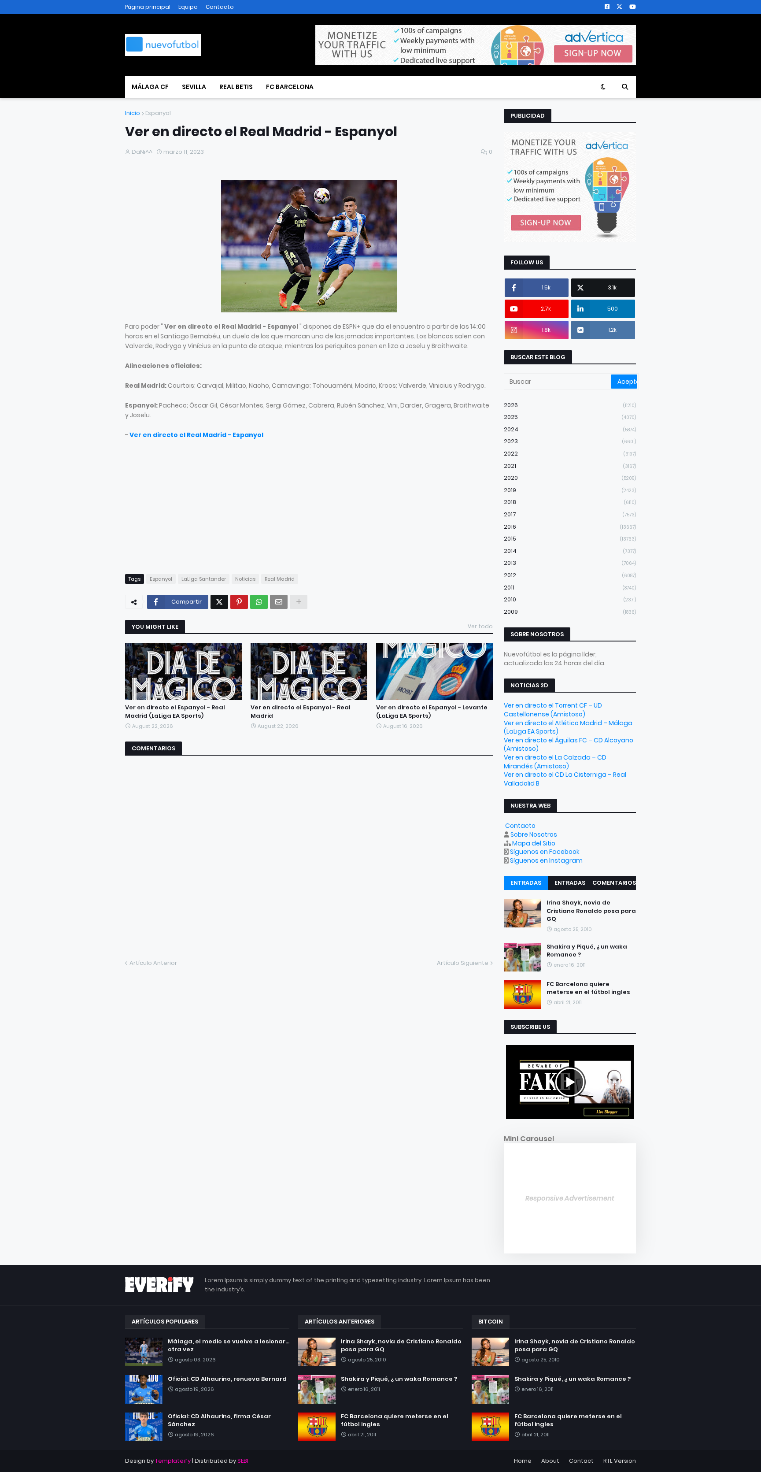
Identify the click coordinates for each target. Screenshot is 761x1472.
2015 (570, 538)
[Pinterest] (239, 602)
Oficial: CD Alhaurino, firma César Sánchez (219, 1420)
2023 (570, 441)
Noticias (245, 578)
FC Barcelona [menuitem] (290, 86)
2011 (570, 587)
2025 (570, 417)
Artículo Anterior (153, 963)
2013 (570, 563)
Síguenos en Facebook (545, 851)
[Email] (279, 602)
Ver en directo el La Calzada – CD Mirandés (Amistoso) (555, 762)
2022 (570, 453)
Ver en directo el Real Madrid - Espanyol (196, 434)
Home (523, 1461)
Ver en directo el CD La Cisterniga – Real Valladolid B (565, 779)
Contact (581, 1461)
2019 (570, 490)
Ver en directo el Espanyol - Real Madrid (301, 711)
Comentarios (614, 883)
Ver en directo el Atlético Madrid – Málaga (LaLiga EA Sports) (568, 727)
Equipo (188, 7)
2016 (570, 527)
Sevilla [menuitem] (194, 86)
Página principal (147, 7)
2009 (570, 612)
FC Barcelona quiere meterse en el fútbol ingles (588, 988)
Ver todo (480, 626)
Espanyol (158, 113)
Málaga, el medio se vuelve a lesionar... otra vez (228, 1345)
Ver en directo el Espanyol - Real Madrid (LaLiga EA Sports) (175, 711)
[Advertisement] (309, 501)
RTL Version (619, 1461)
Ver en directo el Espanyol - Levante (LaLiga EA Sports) (432, 711)
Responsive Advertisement (569, 1198)
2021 (570, 466)
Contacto (220, 7)
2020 (570, 478)
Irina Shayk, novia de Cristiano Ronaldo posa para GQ (591, 911)
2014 (570, 551)
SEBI (242, 1461)
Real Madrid (280, 578)
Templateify (173, 1461)
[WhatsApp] (259, 602)
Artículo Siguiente (462, 963)
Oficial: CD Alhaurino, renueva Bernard (227, 1379)
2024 (570, 429)
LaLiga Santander (203, 578)
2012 (570, 575)
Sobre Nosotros (533, 834)
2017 (570, 514)
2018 (570, 502)
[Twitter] (219, 602)
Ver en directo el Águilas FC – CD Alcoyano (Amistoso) (568, 744)
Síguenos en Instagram (546, 860)
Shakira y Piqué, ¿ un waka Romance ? (587, 951)
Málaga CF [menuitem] (150, 86)
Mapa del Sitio (533, 843)
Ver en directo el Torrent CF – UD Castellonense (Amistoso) (553, 710)
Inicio (132, 113)
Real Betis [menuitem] (236, 86)
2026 (570, 405)
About (550, 1461)
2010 (570, 599)
